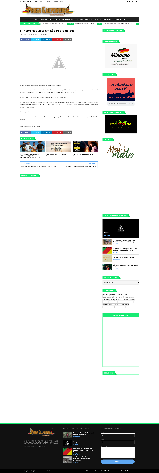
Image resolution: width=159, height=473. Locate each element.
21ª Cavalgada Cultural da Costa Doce (42, 24)
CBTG (126, 294)
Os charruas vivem (130, 470)
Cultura (89, 24)
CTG (116, 297)
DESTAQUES (106, 20)
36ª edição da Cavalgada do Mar (73, 24)
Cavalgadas (120, 294)
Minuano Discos (128, 302)
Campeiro (59, 24)
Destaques (106, 299)
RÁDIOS (60, 20)
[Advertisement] (108, 10)
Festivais (132, 299)
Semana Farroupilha (108, 307)
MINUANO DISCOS (118, 20)
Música (105, 304)
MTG (135, 302)
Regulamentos (125, 304)
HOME (36, 20)
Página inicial (39, 1)
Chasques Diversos (108, 297)
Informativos (113, 302)
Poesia (110, 304)
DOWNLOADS (89, 20)
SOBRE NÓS (43, 20)
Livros (120, 302)
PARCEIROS (52, 20)
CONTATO (98, 20)
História (105, 302)
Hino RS (48, 1)
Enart (112, 299)
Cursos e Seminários (130, 297)
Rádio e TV (116, 304)
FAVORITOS (68, 20)
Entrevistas (119, 299)
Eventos (126, 299)
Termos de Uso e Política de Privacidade (105, 470)
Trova (122, 307)
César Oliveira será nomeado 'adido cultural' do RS (107, 24)
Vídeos (128, 307)
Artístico (105, 294)
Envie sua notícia (58, 1)
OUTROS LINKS (79, 20)
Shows (45, 34)
